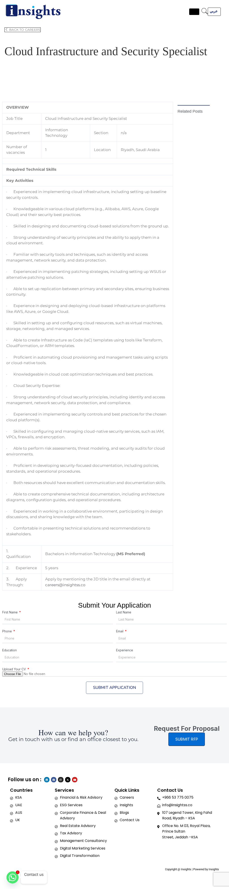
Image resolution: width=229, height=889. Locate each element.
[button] (204, 12)
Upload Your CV (14, 669)
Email (120, 631)
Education (9, 650)
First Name (10, 612)
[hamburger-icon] (194, 11)
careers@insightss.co (65, 585)
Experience (124, 650)
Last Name (123, 612)
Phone (7, 631)
